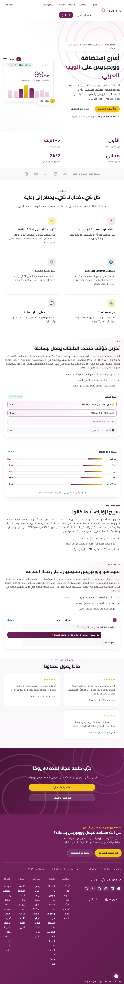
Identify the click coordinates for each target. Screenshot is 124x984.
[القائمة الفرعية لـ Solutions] (89, 4)
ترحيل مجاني (37, 920)
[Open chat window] (116, 976)
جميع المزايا (37, 888)
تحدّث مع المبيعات (80, 108)
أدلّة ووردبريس (22, 904)
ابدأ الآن (66, 15)
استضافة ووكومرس (51, 911)
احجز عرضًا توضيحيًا (66, 904)
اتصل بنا (7, 927)
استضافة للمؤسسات (51, 930)
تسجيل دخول (84, 15)
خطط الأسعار (66, 915)
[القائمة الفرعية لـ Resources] (57, 4)
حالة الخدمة (7, 934)
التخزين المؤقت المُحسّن (36, 909)
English (10, 4)
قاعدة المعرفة (21, 888)
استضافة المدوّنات (51, 948)
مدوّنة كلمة (22, 915)
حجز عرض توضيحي (62, 797)
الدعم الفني (22, 925)
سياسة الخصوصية (7, 890)
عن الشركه (7, 947)
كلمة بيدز (52, 961)
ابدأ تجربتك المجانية (107, 108)
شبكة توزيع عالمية (37, 932)
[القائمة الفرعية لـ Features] (78, 4)
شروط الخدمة (7, 902)
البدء (23, 895)
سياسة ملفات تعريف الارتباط (7, 916)
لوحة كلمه (37, 897)
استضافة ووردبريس (51, 893)
